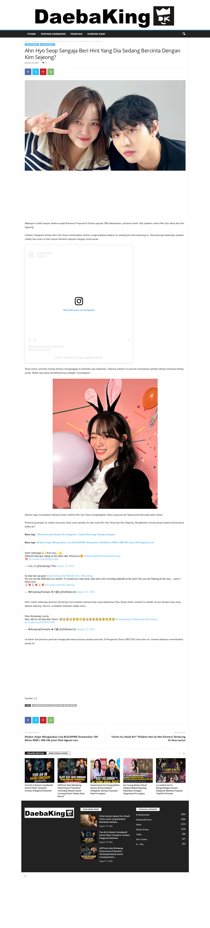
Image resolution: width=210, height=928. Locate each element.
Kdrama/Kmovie (47, 44)
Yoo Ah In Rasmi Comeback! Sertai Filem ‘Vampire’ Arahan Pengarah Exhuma (39, 788)
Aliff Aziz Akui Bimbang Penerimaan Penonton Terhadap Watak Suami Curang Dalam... (111, 852)
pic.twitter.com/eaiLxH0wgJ (59, 584)
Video (139, 834)
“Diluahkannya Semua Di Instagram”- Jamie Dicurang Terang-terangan (76, 534)
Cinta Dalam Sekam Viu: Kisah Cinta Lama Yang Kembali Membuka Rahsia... (114, 819)
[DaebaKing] (105, 15)
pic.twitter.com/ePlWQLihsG (44, 559)
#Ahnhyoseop (137, 619)
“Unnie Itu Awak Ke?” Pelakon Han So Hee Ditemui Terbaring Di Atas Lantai (148, 738)
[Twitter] (35, 72)
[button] (184, 34)
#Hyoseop (115, 556)
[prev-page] (180, 753)
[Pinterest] (43, 72)
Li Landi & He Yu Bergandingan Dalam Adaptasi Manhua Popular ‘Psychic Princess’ (169, 789)
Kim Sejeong (71, 705)
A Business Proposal (41, 705)
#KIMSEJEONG (71, 575)
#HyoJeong (87, 575)
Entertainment (38, 41)
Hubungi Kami (96, 33)
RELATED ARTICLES (35, 753)
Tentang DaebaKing (53, 33)
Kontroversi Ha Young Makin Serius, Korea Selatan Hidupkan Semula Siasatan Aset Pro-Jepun (105, 789)
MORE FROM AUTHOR (58, 753)
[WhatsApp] (50, 72)
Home (27, 41)
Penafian (76, 33)
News (138, 824)
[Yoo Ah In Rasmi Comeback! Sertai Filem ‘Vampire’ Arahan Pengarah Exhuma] (39, 770)
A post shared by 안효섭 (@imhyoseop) (79, 357)
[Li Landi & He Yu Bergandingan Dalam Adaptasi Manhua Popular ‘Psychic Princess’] (171, 770)
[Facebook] (28, 72)
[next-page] (184, 753)
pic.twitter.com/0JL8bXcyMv (40, 622)
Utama (31, 33)
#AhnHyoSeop (54, 575)
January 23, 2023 (65, 566)
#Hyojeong (89, 556)
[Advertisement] (105, 197)
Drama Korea (142, 829)
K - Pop (139, 844)
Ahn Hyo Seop (57, 705)
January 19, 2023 (85, 591)
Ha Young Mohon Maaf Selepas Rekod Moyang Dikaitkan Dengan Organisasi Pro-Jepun (135, 789)
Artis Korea (141, 839)
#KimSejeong (102, 556)
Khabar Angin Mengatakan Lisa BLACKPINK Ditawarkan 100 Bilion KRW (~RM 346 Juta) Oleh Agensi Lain (95, 542)
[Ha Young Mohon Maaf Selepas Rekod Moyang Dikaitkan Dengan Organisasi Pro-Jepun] (138, 770)
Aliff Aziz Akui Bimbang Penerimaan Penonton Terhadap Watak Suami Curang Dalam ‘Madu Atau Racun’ (71, 791)
